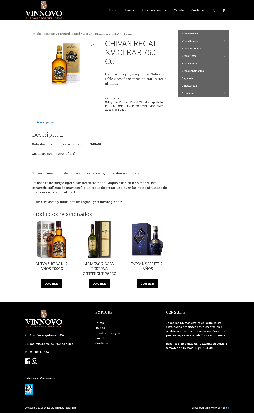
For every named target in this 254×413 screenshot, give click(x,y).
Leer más (51, 283)
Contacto (197, 10)
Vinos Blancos (190, 33)
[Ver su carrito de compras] (224, 10)
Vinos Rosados (190, 41)
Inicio (113, 10)
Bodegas (49, 34)
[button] (93, 45)
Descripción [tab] (45, 122)
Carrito (179, 10)
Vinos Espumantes (193, 70)
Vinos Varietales (191, 48)
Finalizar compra (154, 10)
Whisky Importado (151, 102)
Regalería (187, 78)
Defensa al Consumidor (41, 378)
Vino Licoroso (190, 63)
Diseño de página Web (204, 407)
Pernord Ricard (69, 34)
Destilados (188, 93)
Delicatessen (189, 85)
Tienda (129, 10)
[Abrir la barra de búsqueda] (213, 10)
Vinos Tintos (189, 56)
